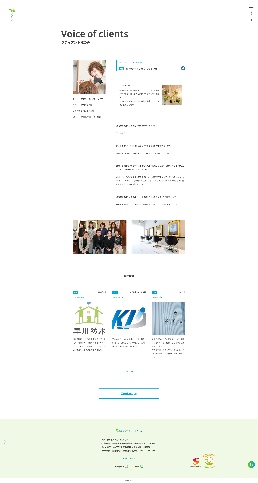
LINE (137, 466)
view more (129, 371)
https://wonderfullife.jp (91, 116)
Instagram (119, 466)
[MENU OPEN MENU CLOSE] (251, 7)
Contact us (129, 393)
